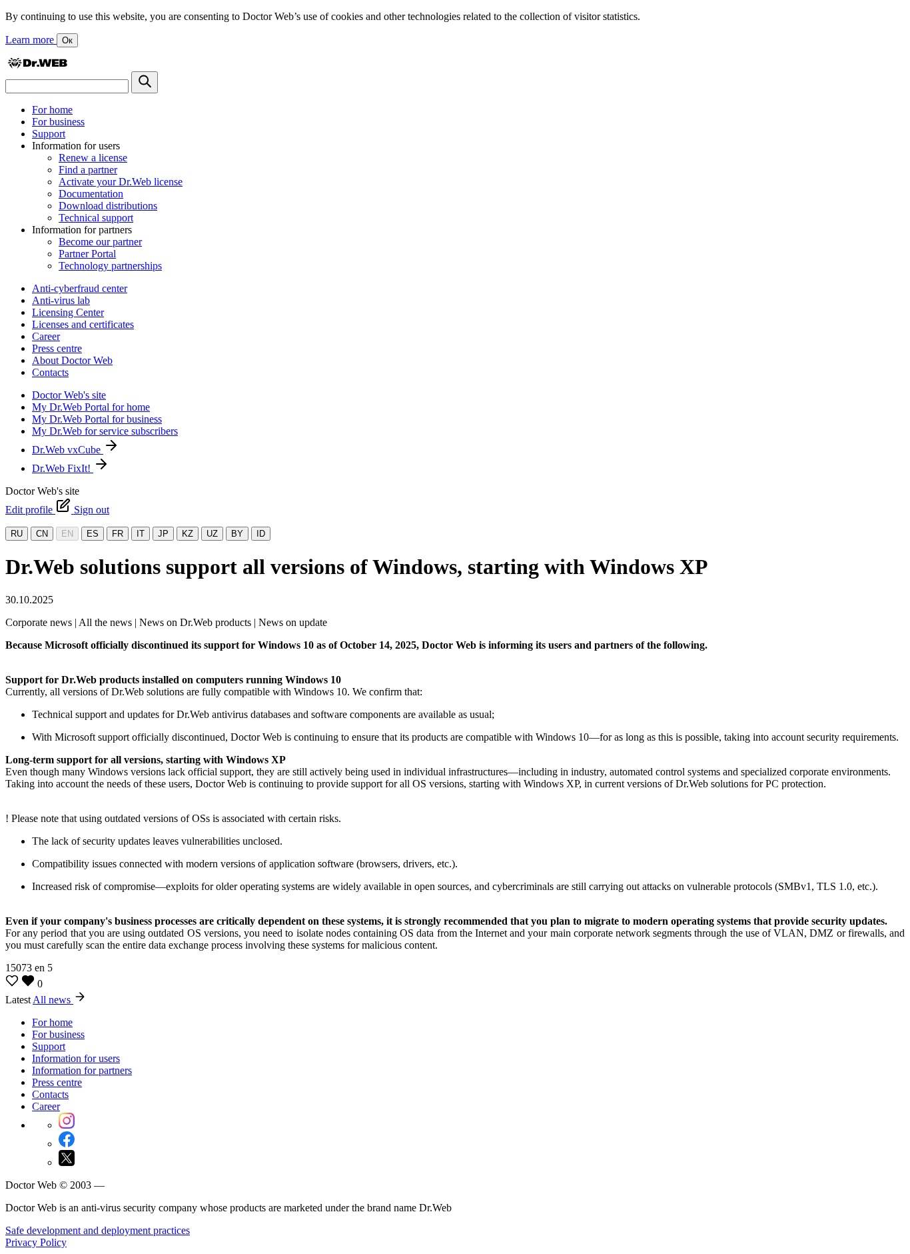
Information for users (76, 1058)
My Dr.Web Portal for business (97, 419)
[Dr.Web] (37, 65)
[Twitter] (67, 1162)
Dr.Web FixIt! (62, 468)
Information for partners (82, 1070)
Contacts (50, 372)
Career (46, 336)
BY (237, 534)
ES (93, 534)
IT (141, 534)
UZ (212, 534)
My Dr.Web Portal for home (91, 407)
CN (42, 534)
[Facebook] (67, 1143)
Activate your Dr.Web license (121, 181)
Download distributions (108, 205)
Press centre (57, 348)
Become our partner (100, 241)
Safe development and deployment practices (97, 1230)
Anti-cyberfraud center (79, 288)
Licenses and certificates (83, 324)
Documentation (91, 193)
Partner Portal (87, 253)
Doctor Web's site (69, 395)
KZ (187, 534)
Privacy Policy (36, 1242)
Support (48, 133)
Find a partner (88, 169)
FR (117, 534)
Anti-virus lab (61, 300)
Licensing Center (68, 312)
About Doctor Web (72, 360)
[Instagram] (67, 1125)
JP (163, 534)
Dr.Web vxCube (67, 449)
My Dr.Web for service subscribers (105, 431)
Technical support (96, 217)
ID (260, 534)
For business (58, 121)
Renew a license (93, 157)
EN (67, 534)
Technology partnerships (110, 265)
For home (52, 109)
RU (17, 534)
